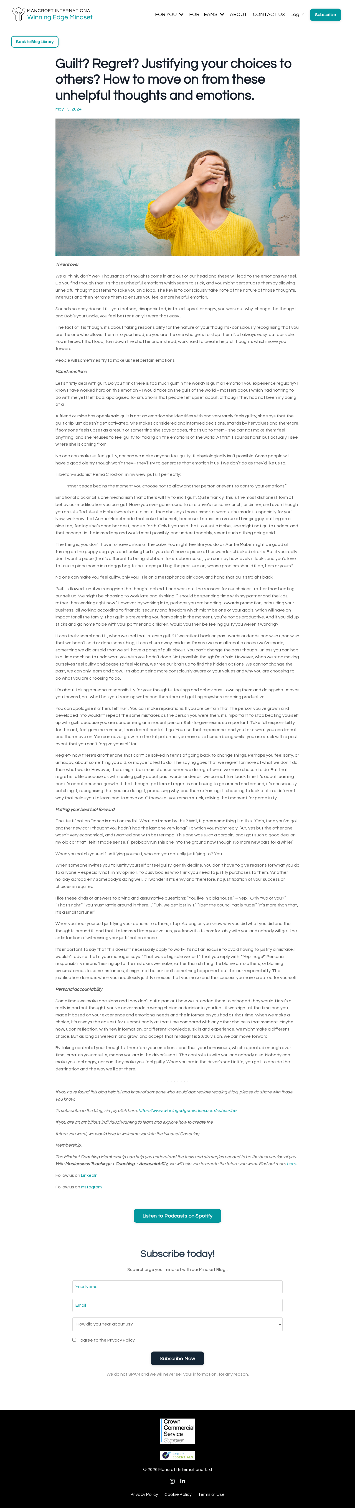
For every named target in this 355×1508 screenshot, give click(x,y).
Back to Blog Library (35, 42)
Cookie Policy (178, 1494)
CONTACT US (269, 14)
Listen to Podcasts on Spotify (177, 1216)
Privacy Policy (144, 1494)
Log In (297, 14)
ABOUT (238, 14)
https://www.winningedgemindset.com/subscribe (187, 1110)
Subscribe (325, 14)
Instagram (91, 1187)
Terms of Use (211, 1494)
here (291, 1164)
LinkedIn (89, 1175)
